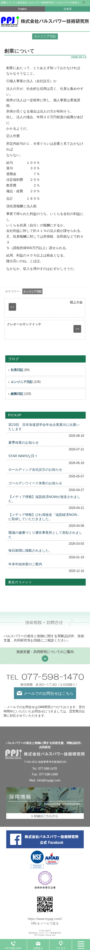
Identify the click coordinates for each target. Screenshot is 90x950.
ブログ (13, 359)
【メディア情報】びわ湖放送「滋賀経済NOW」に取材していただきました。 (44, 517)
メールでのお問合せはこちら (48, 693)
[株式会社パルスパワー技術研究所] (45, 21)
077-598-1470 (13, 948)
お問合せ (38, 948)
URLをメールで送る (45, 923)
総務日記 (17, 393)
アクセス (61, 948)
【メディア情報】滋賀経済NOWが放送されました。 (44, 499)
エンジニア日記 (32, 291)
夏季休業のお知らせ (23, 442)
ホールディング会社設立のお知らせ (35, 469)
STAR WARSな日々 (23, 456)
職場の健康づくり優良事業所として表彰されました (45, 535)
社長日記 (17, 370)
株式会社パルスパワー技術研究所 (45, 933)
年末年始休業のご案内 (25, 564)
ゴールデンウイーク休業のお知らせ (35, 483)
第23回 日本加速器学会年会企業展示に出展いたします (43, 427)
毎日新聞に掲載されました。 (30, 550)
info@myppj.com (48, 780)
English (22, 8)
